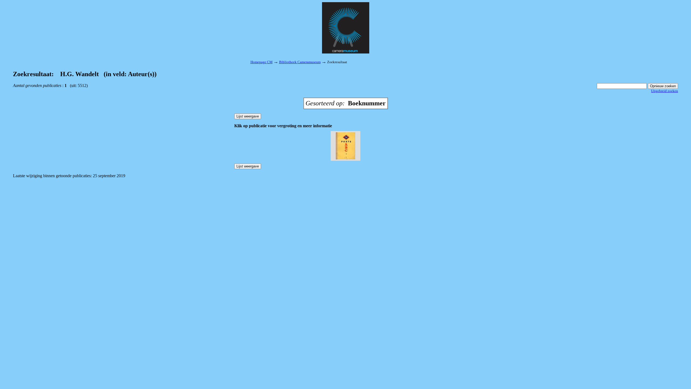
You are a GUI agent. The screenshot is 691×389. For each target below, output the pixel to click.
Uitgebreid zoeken (664, 91)
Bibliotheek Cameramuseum (300, 62)
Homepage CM (261, 62)
